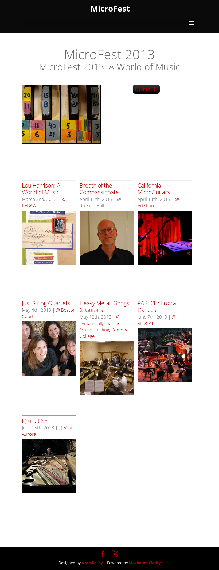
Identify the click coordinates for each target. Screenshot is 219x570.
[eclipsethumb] (49, 374)
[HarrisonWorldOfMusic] (49, 263)
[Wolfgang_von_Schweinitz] (107, 263)
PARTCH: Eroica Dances (157, 306)
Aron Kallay (92, 562)
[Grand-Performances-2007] (165, 381)
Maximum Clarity (145, 562)
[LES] (165, 263)
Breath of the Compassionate (99, 189)
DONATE (146, 89)
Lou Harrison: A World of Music (41, 189)
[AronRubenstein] (49, 491)
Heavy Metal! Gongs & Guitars (104, 306)
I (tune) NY (35, 420)
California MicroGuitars (154, 189)
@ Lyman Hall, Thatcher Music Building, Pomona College (104, 326)
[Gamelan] (107, 393)
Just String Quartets (46, 303)
